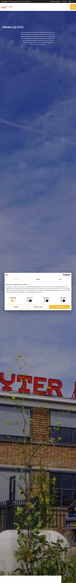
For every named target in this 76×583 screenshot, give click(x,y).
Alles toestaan (59, 306)
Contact (65, 1)
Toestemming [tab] (15, 279)
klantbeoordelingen (25, 1)
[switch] (30, 301)
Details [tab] (38, 279)
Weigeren (16, 306)
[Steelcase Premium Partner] (11, 7)
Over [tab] (60, 279)
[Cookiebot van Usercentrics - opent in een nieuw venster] (63, 275)
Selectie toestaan (38, 306)
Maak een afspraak (55, 1)
